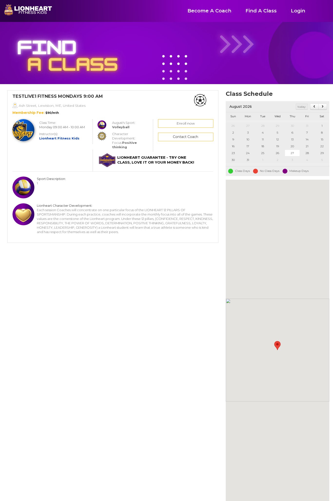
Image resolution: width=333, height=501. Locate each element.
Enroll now (185, 123)
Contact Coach (185, 137)
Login (298, 11)
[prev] (314, 107)
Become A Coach (209, 11)
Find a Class (261, 11)
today (302, 106)
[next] (322, 107)
